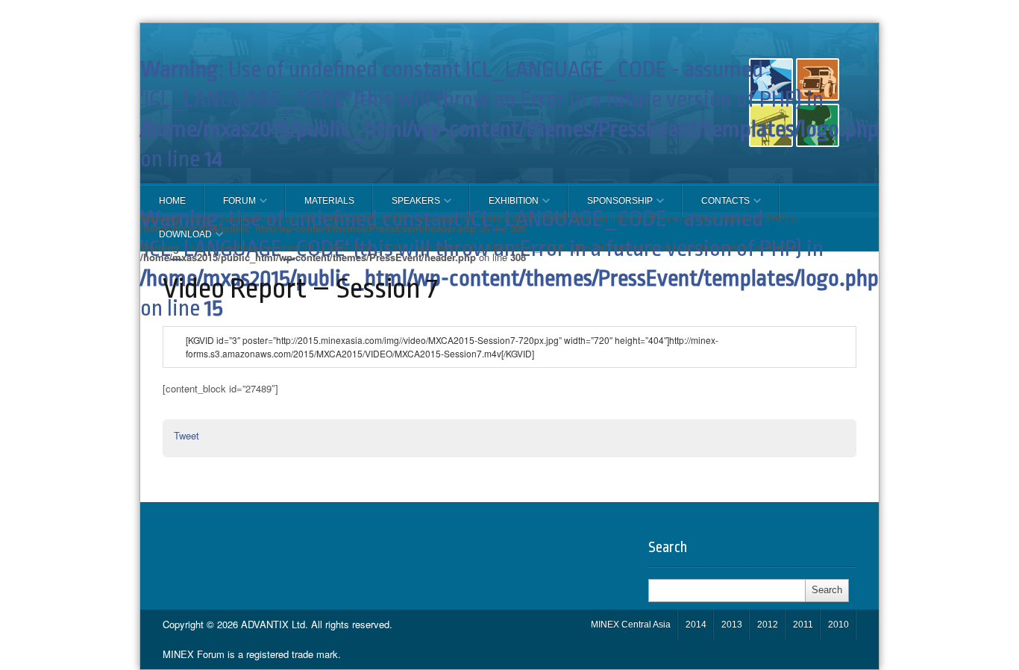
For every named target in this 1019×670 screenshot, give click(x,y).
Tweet (186, 435)
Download (176, 240)
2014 (696, 624)
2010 (838, 624)
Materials (329, 200)
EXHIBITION (504, 206)
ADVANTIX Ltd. (276, 624)
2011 (803, 624)
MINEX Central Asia (631, 624)
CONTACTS (716, 206)
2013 (731, 624)
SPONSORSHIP (610, 206)
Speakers (406, 206)
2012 (767, 624)
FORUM (230, 206)
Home (172, 200)
